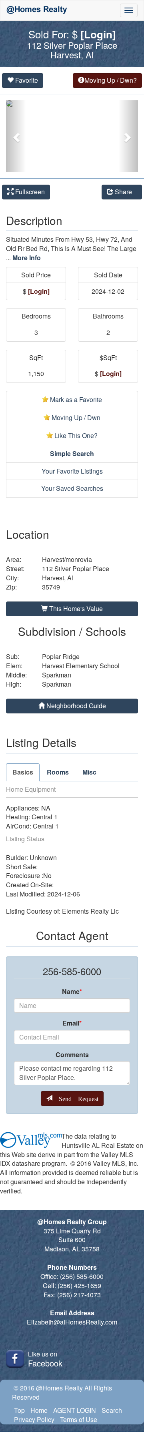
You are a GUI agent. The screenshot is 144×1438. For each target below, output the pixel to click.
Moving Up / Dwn (75, 417)
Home (39, 1410)
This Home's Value (75, 608)
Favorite (26, 80)
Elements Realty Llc (90, 911)
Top (19, 1410)
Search (112, 1410)
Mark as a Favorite (75, 399)
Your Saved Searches (72, 488)
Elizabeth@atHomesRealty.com (72, 1321)
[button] (16, 136)
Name (72, 991)
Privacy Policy (34, 1419)
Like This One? (75, 435)
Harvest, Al (57, 578)
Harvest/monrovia (67, 559)
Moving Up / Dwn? (110, 80)
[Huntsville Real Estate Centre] (36, 10)
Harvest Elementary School (81, 665)
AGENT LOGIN (74, 1410)
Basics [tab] (22, 772)
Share (125, 191)
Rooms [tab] (58, 772)
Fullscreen (29, 191)
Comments (72, 1054)
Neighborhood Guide (75, 705)
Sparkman (56, 675)
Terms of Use (78, 1419)
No (47, 875)
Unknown (43, 857)
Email (72, 1023)
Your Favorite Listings (72, 471)
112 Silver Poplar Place (75, 568)
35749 (51, 587)
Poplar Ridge (61, 656)
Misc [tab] (89, 772)
